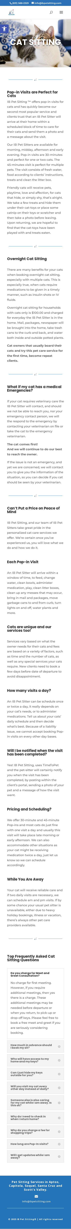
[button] (4, 29)
